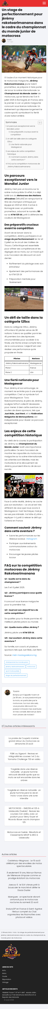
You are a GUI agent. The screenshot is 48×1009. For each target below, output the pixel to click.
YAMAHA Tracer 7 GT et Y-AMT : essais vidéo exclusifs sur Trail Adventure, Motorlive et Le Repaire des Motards (19, 994)
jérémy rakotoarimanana (15, 667)
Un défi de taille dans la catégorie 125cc (22, 140)
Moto (4, 973)
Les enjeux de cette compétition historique (21, 152)
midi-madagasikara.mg (24, 655)
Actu (4, 970)
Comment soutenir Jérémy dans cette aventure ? (24, 158)
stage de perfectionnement (16, 675)
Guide (4, 976)
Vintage (5, 982)
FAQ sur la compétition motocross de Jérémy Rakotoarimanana (23, 165)
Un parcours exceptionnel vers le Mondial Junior (21, 127)
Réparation (6, 979)
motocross (31, 667)
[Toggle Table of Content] (38, 123)
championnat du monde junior (17, 662)
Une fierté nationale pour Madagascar (21, 145)
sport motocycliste (12, 671)
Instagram (31, 538)
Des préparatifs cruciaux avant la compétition (24, 133)
